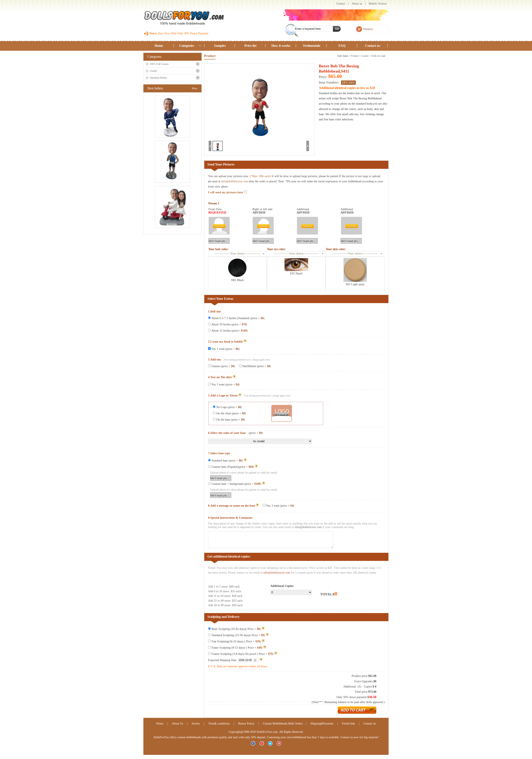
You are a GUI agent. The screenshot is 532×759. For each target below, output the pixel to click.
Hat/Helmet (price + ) (256, 366)
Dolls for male (378, 55)
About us (357, 3)
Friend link (349, 723)
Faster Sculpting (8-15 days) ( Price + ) (236, 647)
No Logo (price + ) (229, 407)
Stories (196, 723)
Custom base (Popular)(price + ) (232, 466)
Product (355, 55)
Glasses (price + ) (223, 366)
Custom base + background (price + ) (236, 483)
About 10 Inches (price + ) (229, 324)
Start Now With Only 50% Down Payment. (183, 33)
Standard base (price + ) (227, 460)
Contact (340, 3)
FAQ (342, 45)
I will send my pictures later (226, 192)
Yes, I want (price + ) (225, 348)
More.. (195, 88)
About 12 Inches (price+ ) (229, 330)
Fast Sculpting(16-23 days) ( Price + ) (236, 641)
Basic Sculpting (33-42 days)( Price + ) (236, 629)
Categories (186, 45)
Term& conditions (219, 723)
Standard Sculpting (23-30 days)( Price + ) (238, 635)
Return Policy (246, 723)
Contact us (372, 45)
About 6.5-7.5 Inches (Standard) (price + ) (238, 318)
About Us (177, 723)
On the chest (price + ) (231, 413)
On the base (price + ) (230, 419)
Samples (220, 45)
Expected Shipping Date (222, 660)
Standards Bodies (158, 77)
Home (159, 45)
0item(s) (368, 29)
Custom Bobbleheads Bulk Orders (283, 723)
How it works (280, 45)
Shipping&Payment (321, 723)
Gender (153, 70)
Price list (250, 45)
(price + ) (256, 432)
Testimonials (311, 45)
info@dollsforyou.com (234, 181)
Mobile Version (378, 3)
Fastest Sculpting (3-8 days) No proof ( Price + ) (242, 653)
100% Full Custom (159, 64)
